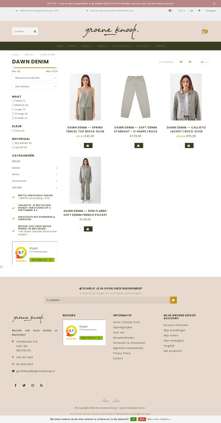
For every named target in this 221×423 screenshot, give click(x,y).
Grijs (19, 130)
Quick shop (87, 126)
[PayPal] (116, 400)
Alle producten (173, 350)
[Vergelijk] (191, 10)
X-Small (21, 118)
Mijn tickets (171, 335)
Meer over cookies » (159, 419)
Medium (21, 105)
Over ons (119, 332)
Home (59, 46)
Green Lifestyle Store (126, 322)
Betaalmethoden (123, 337)
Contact (118, 358)
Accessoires (121, 46)
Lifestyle (142, 46)
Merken (160, 46)
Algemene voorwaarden (128, 348)
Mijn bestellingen (174, 330)
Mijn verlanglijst (174, 340)
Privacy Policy (122, 353)
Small (20, 100)
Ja (133, 419)
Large (20, 109)
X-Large (21, 113)
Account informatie (176, 325)
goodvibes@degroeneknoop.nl (35, 371)
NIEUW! (72, 46)
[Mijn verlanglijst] (199, 10)
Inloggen (211, 10)
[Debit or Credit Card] (105, 400)
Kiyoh (148, 414)
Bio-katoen (23, 143)
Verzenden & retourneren (129, 342)
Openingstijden (122, 327)
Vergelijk (169, 345)
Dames (85, 46)
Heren (101, 46)
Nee (142, 419)
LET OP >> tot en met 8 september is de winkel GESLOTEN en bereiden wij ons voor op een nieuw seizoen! (110, 3)
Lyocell (21, 147)
